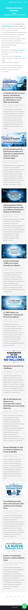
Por (18, 105)
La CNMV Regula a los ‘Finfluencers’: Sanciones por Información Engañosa (13, 315)
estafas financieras (7, 26)
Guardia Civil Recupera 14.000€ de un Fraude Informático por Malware (11, 263)
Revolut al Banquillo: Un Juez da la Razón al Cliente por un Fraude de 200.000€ (13, 449)
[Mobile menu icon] (25, 2)
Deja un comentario (13, 106)
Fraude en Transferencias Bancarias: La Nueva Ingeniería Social (13, 558)
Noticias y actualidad (7, 105)
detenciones (18, 56)
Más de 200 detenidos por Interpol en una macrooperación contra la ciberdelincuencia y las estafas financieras (13, 403)
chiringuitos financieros (19, 50)
